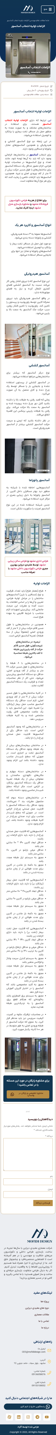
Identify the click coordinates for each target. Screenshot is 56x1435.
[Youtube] (46, 1417)
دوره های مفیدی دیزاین (37, 1308)
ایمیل (50, 1189)
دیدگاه (49, 1136)
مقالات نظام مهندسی (37, 20)
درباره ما (45, 1327)
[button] (47, 9)
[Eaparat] (9, 1417)
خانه (47, 20)
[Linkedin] (18, 1417)
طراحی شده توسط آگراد (28, 1426)
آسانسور (33, 154)
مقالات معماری (41, 1314)
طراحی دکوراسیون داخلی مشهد (26, 568)
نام (51, 1177)
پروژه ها (45, 1301)
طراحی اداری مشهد (38, 561)
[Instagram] (28, 1417)
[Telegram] (37, 1417)
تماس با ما (43, 1321)
